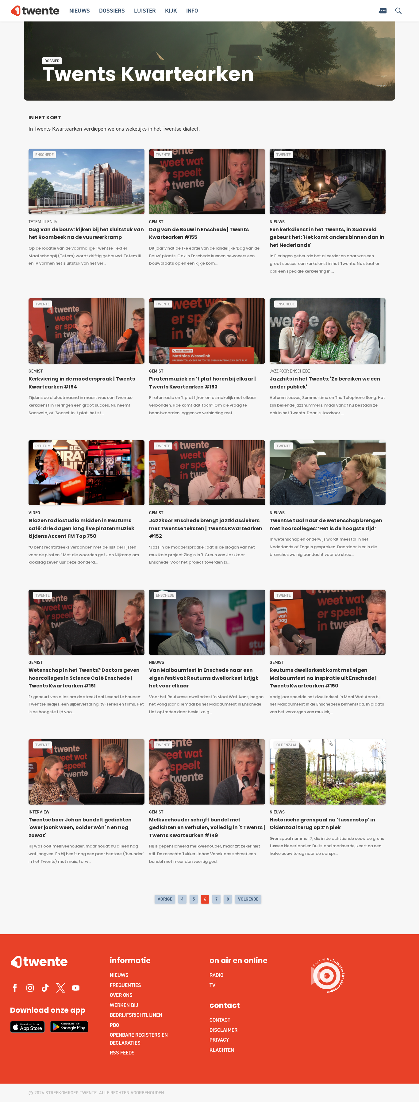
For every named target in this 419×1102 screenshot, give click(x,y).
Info (192, 10)
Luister (145, 10)
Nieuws (79, 10)
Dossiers (112, 10)
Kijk (171, 10)
